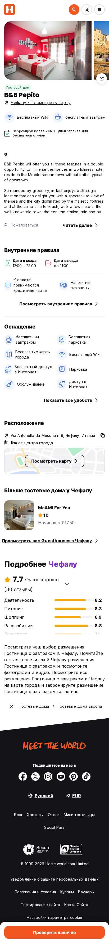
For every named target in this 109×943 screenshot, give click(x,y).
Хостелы (35, 814)
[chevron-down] (67, 584)
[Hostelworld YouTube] (61, 776)
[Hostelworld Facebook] (23, 776)
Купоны (67, 892)
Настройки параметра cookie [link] (55, 917)
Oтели (54, 814)
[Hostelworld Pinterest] (73, 776)
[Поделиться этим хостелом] (101, 78)
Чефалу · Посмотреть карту (41, 102)
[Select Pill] (74, 9)
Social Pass (54, 827)
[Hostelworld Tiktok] (86, 776)
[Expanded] (11, 706)
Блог (18, 814)
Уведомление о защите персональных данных (54, 879)
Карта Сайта (76, 904)
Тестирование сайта (40, 904)
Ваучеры (86, 892)
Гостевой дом (17, 87)
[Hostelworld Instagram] (48, 776)
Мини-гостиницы (79, 814)
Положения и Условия (35, 892)
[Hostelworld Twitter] (35, 776)
